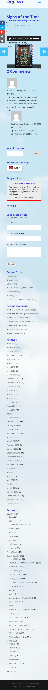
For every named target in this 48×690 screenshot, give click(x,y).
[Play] (10, 38)
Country (10, 514)
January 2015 (12, 492)
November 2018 (13, 382)
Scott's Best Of (13, 556)
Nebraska (13, 659)
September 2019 (14, 355)
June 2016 (11, 437)
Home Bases (14, 586)
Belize (11, 517)
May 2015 (11, 480)
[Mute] (31, 38)
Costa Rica (13, 521)
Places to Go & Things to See (21, 609)
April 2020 (11, 343)
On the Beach (14, 602)
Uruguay (12, 548)
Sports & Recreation (17, 625)
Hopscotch (11, 276)
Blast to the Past (16, 566)
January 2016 (12, 449)
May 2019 (11, 371)
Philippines (13, 544)
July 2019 (10, 363)
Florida (12, 655)
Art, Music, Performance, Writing (23, 563)
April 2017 (11, 414)
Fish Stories (14, 570)
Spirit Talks (13, 621)
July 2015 (10, 472)
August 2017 (12, 406)
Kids (10, 590)
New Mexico (14, 663)
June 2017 (11, 410)
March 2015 (12, 488)
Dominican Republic (17, 524)
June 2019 (11, 367)
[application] (24, 38)
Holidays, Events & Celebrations (22, 582)
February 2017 (13, 421)
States (9, 641)
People (11, 605)
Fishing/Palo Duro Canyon (25, 310)
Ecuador (12, 528)
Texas (11, 667)
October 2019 (12, 351)
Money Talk (13, 594)
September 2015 (14, 464)
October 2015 (12, 460)
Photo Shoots (12, 552)
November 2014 (13, 499)
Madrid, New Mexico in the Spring (21, 299)
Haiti (11, 532)
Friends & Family (16, 574)
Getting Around (15, 578)
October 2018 (12, 386)
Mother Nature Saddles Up (20, 598)
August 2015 (12, 468)
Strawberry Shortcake (23, 317)
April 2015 (11, 484)
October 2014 (12, 503)
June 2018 (11, 398)
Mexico (12, 536)
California (13, 648)
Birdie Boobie (12, 280)
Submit (11, 264)
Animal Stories (15, 559)
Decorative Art (20, 333)
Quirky (11, 613)
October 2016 (12, 429)
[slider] (36, 38)
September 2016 (14, 433)
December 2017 (13, 402)
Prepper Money (13, 291)
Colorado (12, 651)
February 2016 (13, 445)
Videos (9, 671)
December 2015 (13, 453)
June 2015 (11, 476)
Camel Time (12, 284)
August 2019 (12, 359)
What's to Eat (14, 633)
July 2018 (10, 394)
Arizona (12, 644)
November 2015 (13, 457)
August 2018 (12, 390)
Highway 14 (12, 295)
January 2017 (12, 425)
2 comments (25, 25)
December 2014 (13, 496)
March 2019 (12, 375)
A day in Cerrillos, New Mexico (20, 288)
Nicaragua (13, 540)
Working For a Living (17, 637)
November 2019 (13, 347)
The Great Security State (19, 629)
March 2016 (12, 441)
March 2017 (12, 418)
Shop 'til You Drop (16, 617)
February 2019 (13, 378)
